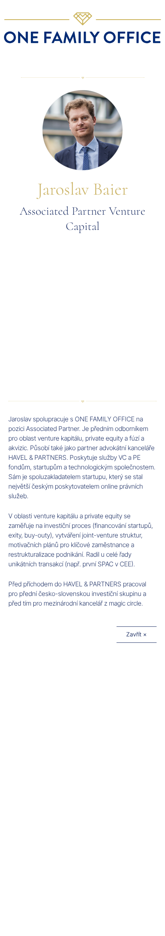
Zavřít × (136, 634)
